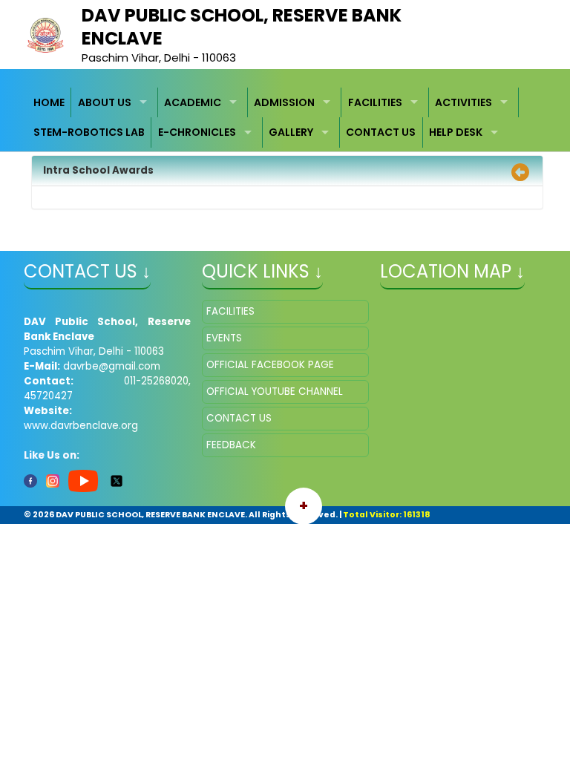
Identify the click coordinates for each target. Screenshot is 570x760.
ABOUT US (104, 102)
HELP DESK (455, 132)
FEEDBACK (231, 445)
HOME (49, 102)
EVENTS (224, 338)
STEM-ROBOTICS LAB (89, 132)
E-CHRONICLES (197, 132)
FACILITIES (375, 102)
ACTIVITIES (463, 102)
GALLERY (291, 132)
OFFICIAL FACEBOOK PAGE (270, 365)
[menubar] (285, 118)
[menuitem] (49, 103)
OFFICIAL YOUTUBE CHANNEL (274, 391)
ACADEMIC (192, 102)
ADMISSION (284, 102)
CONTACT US (381, 132)
